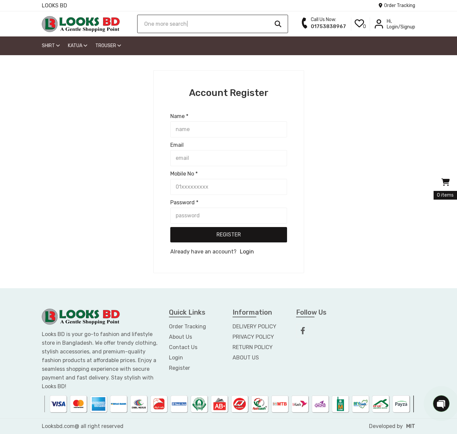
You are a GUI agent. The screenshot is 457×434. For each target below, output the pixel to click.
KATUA (75, 45)
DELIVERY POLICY (254, 326)
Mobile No (184, 174)
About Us (180, 337)
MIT (410, 426)
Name (179, 116)
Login (247, 251)
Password (184, 202)
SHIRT (49, 45)
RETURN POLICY (253, 347)
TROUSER (106, 45)
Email (177, 145)
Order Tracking (399, 5)
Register (228, 234)
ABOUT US (246, 357)
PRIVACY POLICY (253, 337)
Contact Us (183, 347)
